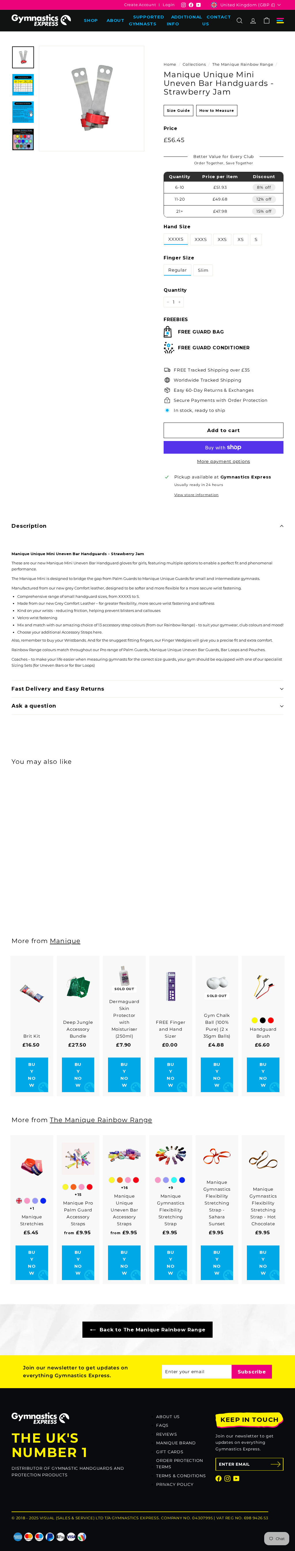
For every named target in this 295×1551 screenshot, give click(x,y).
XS (241, 239)
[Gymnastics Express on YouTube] (236, 1478)
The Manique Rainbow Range (242, 64)
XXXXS (176, 239)
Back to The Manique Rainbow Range (151, 1330)
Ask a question (34, 706)
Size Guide (178, 110)
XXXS (201, 239)
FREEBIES (176, 319)
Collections (194, 64)
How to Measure (217, 110)
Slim (203, 270)
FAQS (162, 1425)
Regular (177, 270)
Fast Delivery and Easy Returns (58, 689)
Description (29, 526)
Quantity (175, 290)
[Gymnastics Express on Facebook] (218, 1478)
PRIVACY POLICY (175, 1484)
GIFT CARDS (170, 1451)
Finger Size (179, 258)
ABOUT (115, 20)
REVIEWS (166, 1434)
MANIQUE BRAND (176, 1443)
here (97, 632)
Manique (65, 941)
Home (170, 64)
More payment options (223, 461)
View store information (196, 495)
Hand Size (177, 226)
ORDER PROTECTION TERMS (179, 1463)
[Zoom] (91, 98)
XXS (222, 239)
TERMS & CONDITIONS (181, 1475)
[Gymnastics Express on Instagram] (227, 1478)
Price (170, 128)
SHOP (91, 20)
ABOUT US (168, 1416)
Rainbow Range (179, 625)
